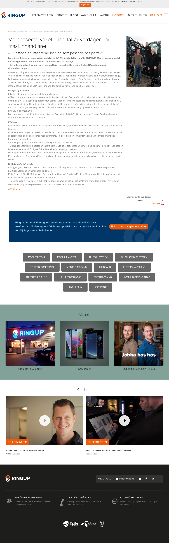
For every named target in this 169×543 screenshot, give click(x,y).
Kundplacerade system (133, 257)
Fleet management (134, 267)
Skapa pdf (156, 204)
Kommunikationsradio (137, 277)
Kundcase (118, 15)
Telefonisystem (98, 257)
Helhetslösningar (70, 277)
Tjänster (62, 15)
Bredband (105, 267)
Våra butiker (88, 15)
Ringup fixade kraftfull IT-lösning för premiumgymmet (109, 450)
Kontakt (132, 15)
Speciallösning (103, 277)
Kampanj (104, 15)
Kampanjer (84, 369)
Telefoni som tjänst (42, 267)
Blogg (74, 15)
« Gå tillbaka (14, 189)
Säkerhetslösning (36, 277)
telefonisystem (22, 32)
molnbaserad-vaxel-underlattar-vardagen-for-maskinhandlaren (51, 32)
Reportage (101, 287)
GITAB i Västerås (13, 454)
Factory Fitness (92, 454)
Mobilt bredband (77, 267)
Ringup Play (75, 287)
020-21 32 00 (155, 15)
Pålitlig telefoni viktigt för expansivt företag (25, 450)
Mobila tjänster (66, 257)
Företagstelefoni (42, 15)
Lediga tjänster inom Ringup (139, 369)
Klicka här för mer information (130, 1)
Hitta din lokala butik (30, 369)
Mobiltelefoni (36, 257)
